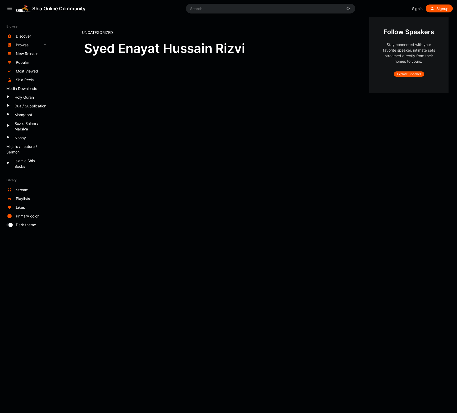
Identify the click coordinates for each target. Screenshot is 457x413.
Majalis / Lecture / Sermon (21, 149)
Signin (417, 8)
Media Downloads (21, 88)
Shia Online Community (58, 8)
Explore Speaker (409, 74)
